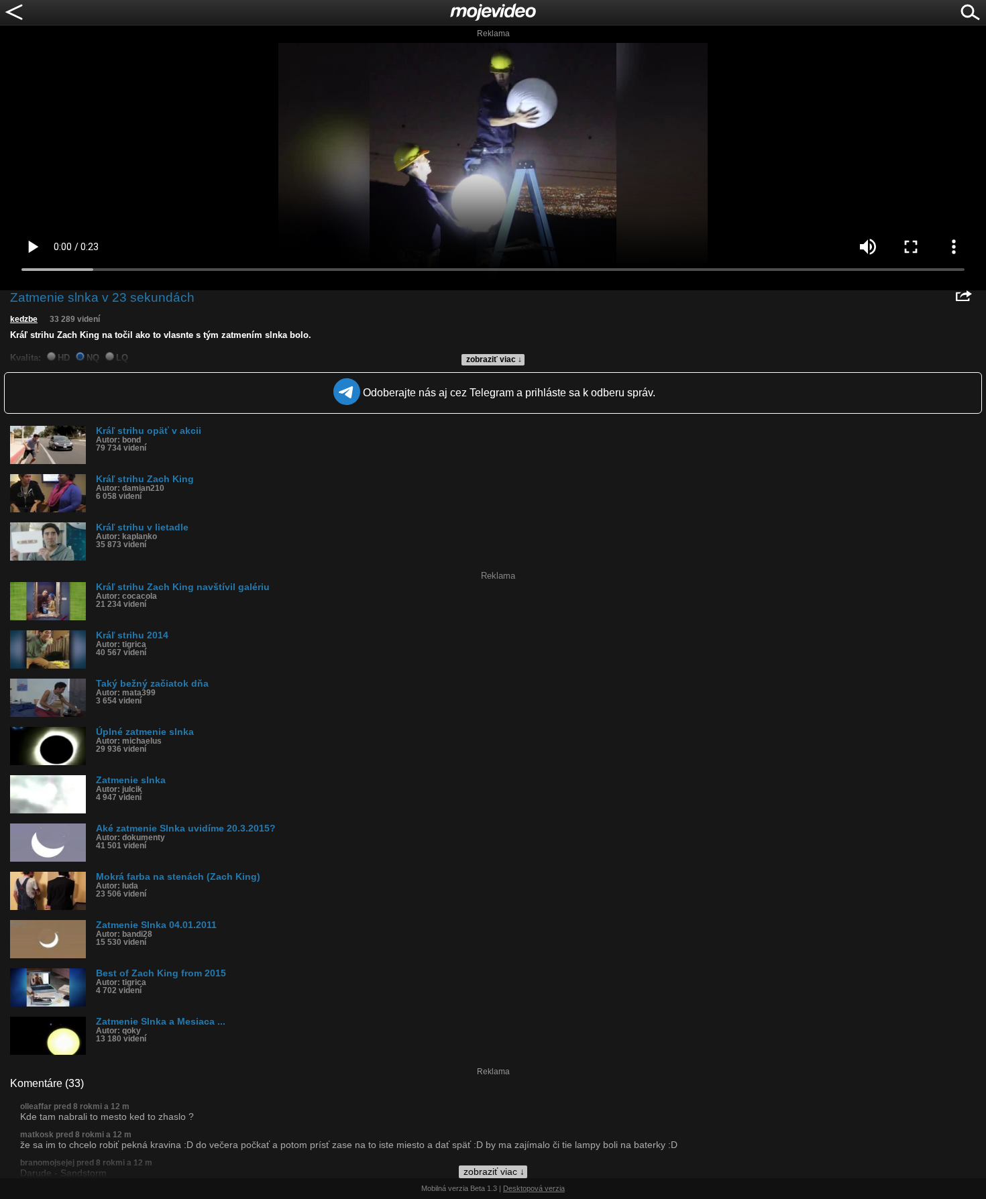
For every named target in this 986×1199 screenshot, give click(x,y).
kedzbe (24, 319)
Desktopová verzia (534, 1188)
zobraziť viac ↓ (494, 359)
